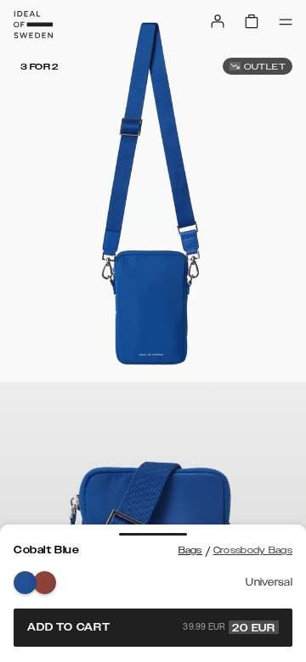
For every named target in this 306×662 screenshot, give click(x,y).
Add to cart (151, 627)
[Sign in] (218, 21)
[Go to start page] (33, 24)
